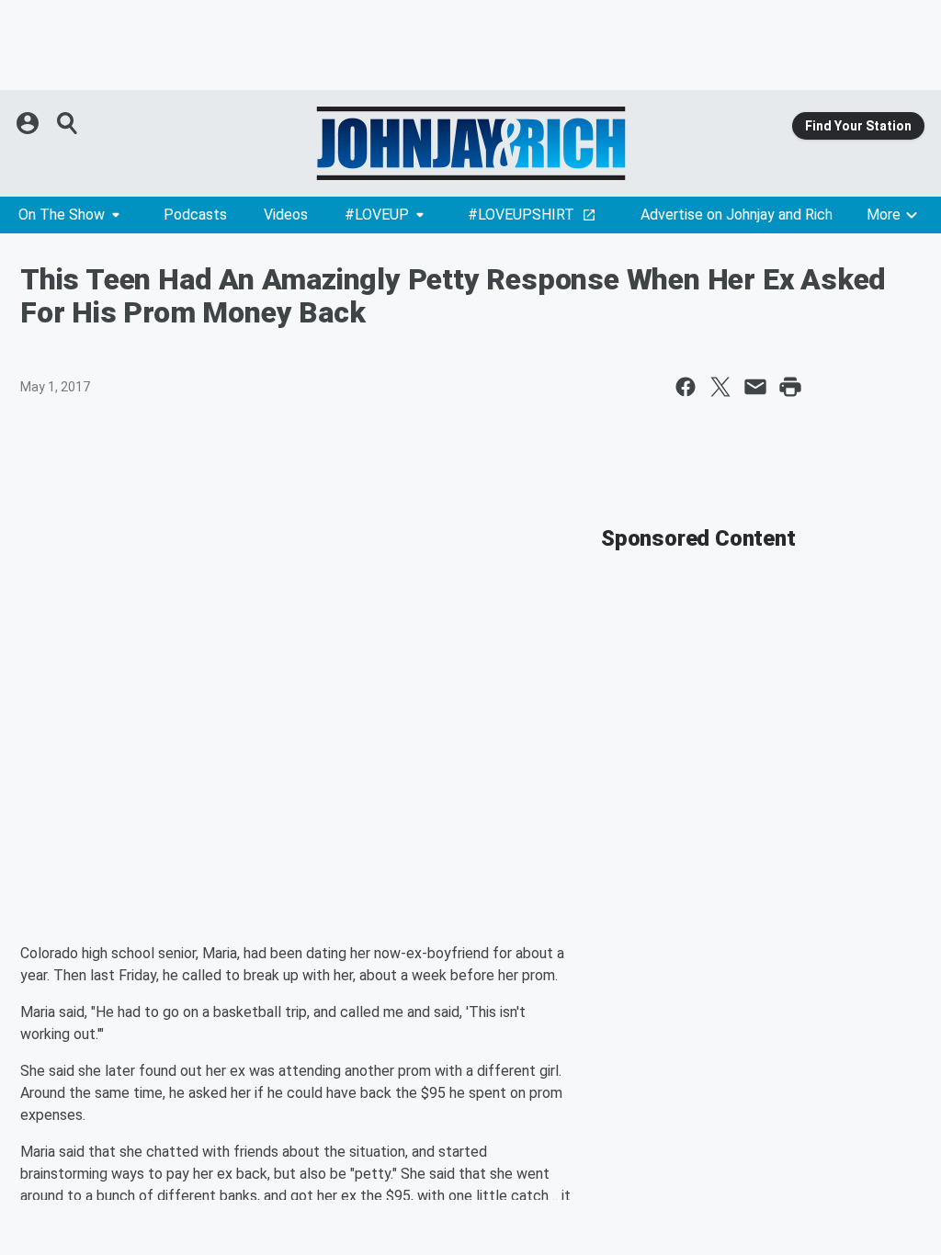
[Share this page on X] (720, 387)
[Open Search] (68, 123)
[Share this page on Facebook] (685, 387)
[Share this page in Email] (755, 387)
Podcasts (195, 214)
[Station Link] (470, 143)
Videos (286, 214)
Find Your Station (858, 126)
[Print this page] (790, 387)
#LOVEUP (377, 214)
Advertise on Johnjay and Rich (737, 214)
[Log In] (29, 123)
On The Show (61, 214)
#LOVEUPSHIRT (521, 214)
